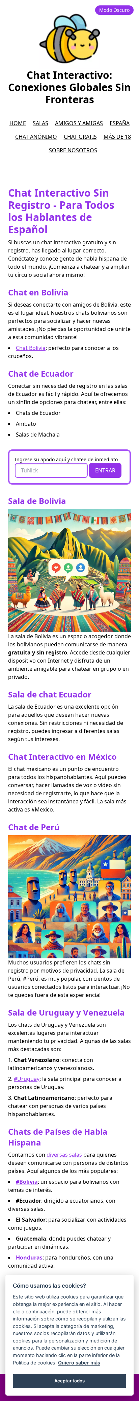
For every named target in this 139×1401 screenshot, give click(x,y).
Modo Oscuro (114, 10)
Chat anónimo (36, 136)
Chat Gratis (80, 136)
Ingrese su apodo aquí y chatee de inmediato (66, 459)
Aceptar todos (69, 1380)
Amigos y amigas (79, 123)
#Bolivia (27, 1181)
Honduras (29, 1257)
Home (17, 123)
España (120, 123)
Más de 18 (117, 136)
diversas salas (64, 1154)
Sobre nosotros (73, 150)
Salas (40, 123)
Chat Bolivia (31, 348)
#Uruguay (26, 1079)
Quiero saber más (79, 1362)
